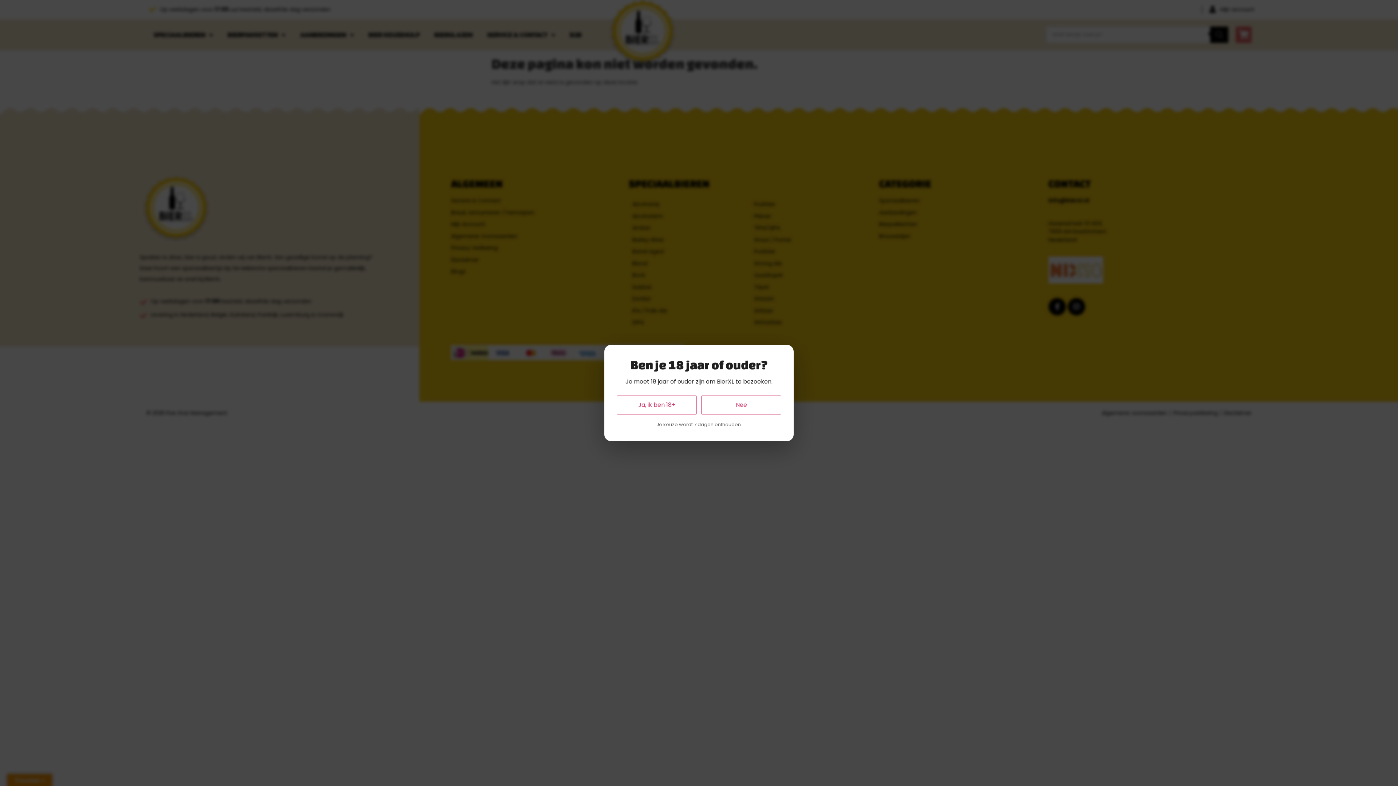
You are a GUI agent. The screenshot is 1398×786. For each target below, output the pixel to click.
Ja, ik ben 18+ (656, 405)
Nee (741, 405)
